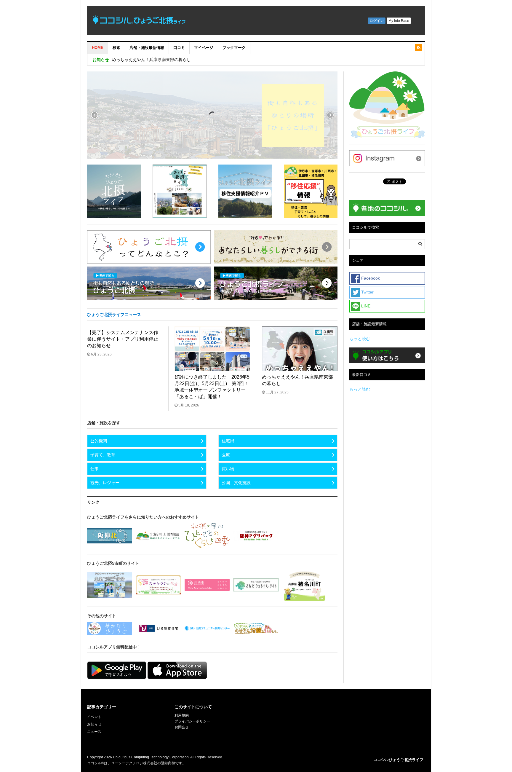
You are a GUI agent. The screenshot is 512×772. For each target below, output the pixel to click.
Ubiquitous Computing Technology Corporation (151, 757)
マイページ (203, 47)
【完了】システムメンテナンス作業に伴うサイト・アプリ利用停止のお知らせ (122, 339)
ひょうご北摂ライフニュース (114, 314)
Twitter (367, 292)
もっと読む (359, 338)
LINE (365, 306)
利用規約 (182, 715)
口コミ (179, 47)
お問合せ (182, 727)
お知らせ (94, 724)
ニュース (94, 732)
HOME (97, 47)
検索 (116, 47)
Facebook (370, 278)
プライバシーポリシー (193, 721)
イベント (94, 717)
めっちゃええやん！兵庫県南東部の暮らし (151, 59)
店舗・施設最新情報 (146, 47)
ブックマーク (234, 47)
